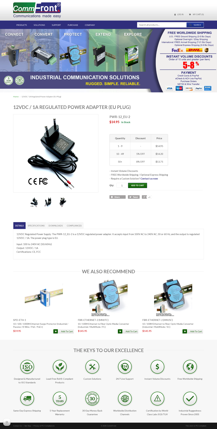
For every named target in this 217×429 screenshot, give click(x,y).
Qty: (111, 185)
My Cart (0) (198, 14)
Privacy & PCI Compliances (44, 426)
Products (21, 25)
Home (16, 96)
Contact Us (17, 426)
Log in (180, 14)
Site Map (27, 426)
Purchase (73, 25)
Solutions (39, 25)
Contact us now (149, 178)
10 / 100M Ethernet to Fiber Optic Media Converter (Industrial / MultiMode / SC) (167, 325)
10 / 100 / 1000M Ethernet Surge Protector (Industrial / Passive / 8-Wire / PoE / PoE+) (40, 325)
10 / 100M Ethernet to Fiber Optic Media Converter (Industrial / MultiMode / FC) (103, 325)
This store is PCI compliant (196, 426)
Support (56, 25)
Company (90, 25)
